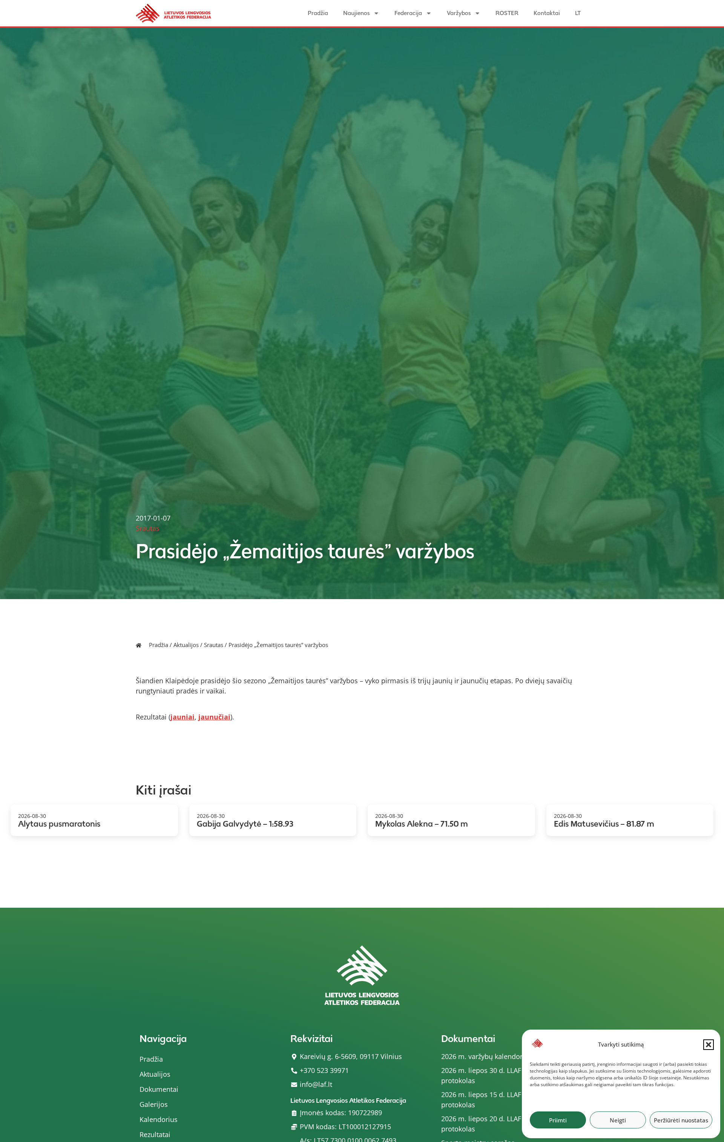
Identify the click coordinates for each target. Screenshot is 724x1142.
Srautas (213, 645)
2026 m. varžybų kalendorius (486, 1056)
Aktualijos (186, 645)
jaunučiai (214, 716)
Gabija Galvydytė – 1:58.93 (245, 824)
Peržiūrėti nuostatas (681, 1120)
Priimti (558, 1120)
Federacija (408, 13)
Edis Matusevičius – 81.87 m (604, 824)
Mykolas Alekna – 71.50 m (421, 824)
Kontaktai (547, 13)
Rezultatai (155, 1134)
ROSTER (506, 13)
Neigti (618, 1120)
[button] (708, 1044)
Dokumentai (159, 1089)
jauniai (182, 716)
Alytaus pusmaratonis (59, 824)
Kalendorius (159, 1119)
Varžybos (459, 13)
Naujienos (356, 13)
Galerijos (154, 1104)
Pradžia (318, 13)
